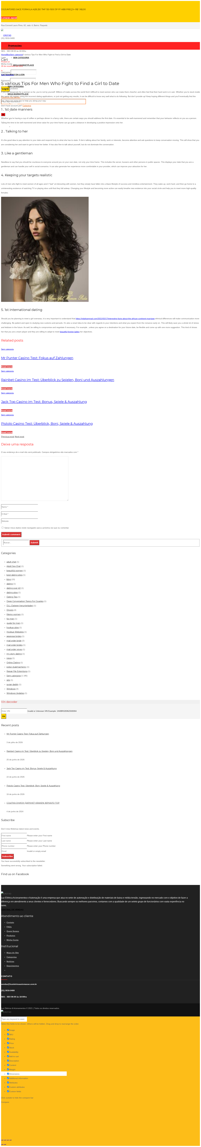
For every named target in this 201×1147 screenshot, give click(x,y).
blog (9, 579)
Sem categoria (16, 55)
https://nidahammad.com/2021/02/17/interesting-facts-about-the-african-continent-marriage (115, 318)
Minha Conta (12, 940)
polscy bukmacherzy (16, 667)
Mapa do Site (13, 953)
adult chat (11, 562)
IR (3, 114)
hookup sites (13, 627)
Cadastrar (27, 106)
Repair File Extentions (17, 671)
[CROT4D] (6, 35)
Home (3, 55)
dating (10, 584)
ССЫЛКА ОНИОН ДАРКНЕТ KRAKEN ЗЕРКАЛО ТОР (33, 803)
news (9, 658)
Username (5, 72)
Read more (6, 367)
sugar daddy (12, 684)
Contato (10, 922)
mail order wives (14, 649)
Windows (11, 689)
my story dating (14, 654)
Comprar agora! (9, 18)
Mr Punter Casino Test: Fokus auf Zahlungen (37, 358)
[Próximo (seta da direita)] (5, 1144)
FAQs (9, 927)
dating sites (12, 592)
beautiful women (15, 570)
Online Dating (13, 662)
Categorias (12, 957)
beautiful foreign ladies (69, 332)
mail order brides (14, 645)
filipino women (14, 614)
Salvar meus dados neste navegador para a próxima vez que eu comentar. (36, 528)
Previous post (7, 436)
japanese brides (14, 636)
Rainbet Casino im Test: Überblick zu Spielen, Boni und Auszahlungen (57, 380)
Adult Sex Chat (14, 566)
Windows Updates (15, 693)
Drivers (10, 610)
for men (10, 619)
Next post (19, 436)
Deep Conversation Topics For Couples (25, 601)
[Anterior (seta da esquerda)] (2, 1144)
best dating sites (14, 575)
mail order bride (14, 640)
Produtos (11, 935)
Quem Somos (13, 931)
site (8, 680)
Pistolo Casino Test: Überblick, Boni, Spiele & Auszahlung (47, 424)
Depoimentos (13, 966)
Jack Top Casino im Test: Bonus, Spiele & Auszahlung (44, 402)
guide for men (13, 623)
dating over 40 (14, 588)
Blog (8, 55)
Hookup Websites (15, 632)
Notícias (10, 961)
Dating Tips (12, 597)
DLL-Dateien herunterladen (20, 605)
